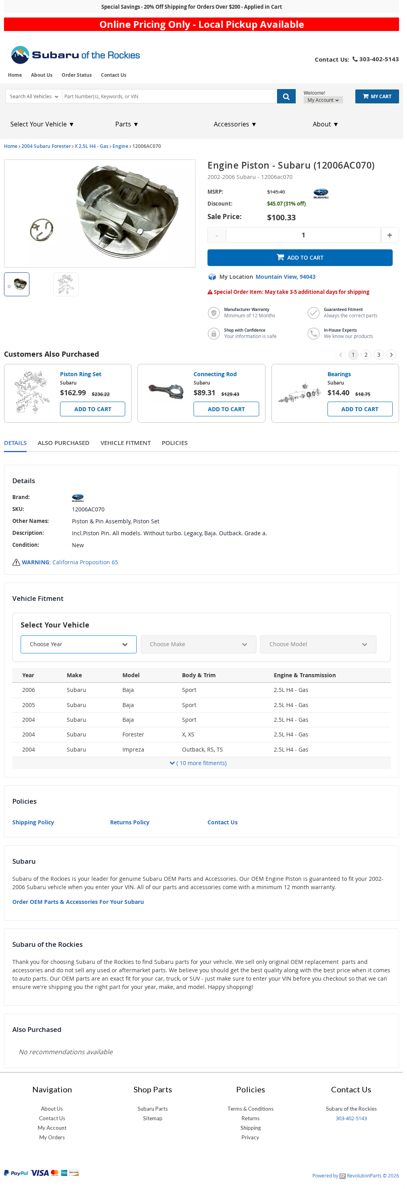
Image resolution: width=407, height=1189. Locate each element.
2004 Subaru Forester (46, 146)
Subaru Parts (153, 1108)
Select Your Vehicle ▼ (42, 124)
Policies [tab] (175, 443)
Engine (120, 146)
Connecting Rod (215, 374)
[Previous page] (340, 355)
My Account (321, 100)
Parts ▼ (127, 124)
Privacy (250, 1137)
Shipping (250, 1128)
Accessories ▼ (235, 124)
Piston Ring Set (80, 374)
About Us (41, 75)
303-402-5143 (351, 1118)
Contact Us (113, 75)
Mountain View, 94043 (286, 277)
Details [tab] (15, 443)
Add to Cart (305, 257)
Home (15, 75)
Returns (251, 1118)
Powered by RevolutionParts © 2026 (355, 1175)
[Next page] (391, 355)
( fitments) (201, 763)
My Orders (52, 1137)
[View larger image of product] (16, 284)
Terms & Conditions (250, 1108)
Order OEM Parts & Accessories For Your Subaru (78, 901)
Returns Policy (129, 822)
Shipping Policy (33, 822)
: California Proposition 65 (70, 562)
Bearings (339, 374)
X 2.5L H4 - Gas (92, 146)
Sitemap (153, 1118)
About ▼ (326, 124)
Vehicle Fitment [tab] (126, 443)
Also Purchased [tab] (63, 443)
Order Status (77, 75)
